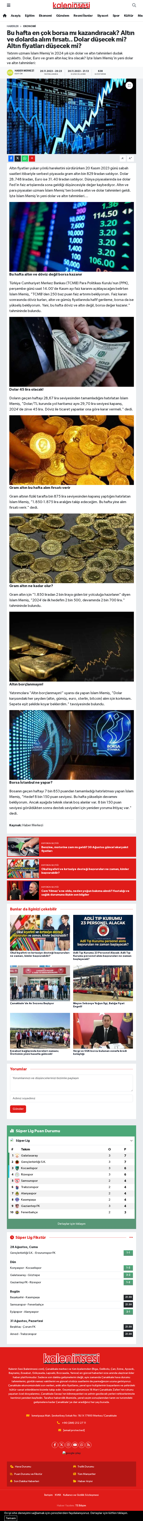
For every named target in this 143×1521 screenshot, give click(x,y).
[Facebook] (55, 1445)
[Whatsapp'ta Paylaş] (25, 158)
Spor (116, 15)
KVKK (58, 1495)
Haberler (13, 26)
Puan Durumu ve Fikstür (28, 1474)
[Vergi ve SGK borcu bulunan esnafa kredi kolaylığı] (103, 1030)
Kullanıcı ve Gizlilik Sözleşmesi (81, 1495)
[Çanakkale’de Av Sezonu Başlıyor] (40, 983)
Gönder (18, 1109)
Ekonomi (45, 15)
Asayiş (15, 15)
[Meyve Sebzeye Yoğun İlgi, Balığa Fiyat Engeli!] (103, 983)
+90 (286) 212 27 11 (74, 1422)
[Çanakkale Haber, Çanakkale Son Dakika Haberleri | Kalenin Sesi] (71, 5)
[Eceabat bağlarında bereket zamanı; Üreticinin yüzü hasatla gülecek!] (40, 1030)
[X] (61, 1445)
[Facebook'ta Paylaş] (11, 158)
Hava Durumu (23, 1466)
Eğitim (29, 15)
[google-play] (71, 1453)
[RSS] (88, 1445)
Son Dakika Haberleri (26, 1481)
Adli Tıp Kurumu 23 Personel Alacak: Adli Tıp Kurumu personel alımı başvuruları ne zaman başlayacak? (102, 956)
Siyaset (102, 15)
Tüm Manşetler (86, 1474)
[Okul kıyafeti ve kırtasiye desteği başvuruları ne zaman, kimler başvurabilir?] (40, 932)
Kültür (128, 15)
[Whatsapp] (82, 1445)
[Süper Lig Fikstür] (131, 1237)
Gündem (62, 15)
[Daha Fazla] (32, 158)
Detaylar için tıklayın (71, 1223)
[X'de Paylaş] (18, 158)
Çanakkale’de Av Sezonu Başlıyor (32, 1003)
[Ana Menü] (8, 5)
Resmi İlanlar (83, 15)
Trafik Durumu (85, 1466)
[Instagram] (68, 1445)
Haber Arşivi (85, 1481)
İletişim (48, 1495)
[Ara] (134, 5)
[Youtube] (75, 1445)
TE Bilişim (80, 1505)
